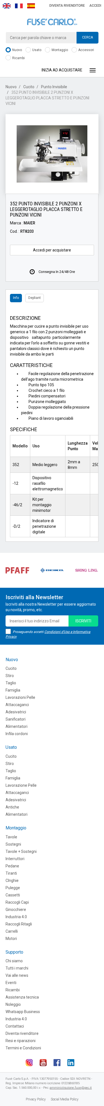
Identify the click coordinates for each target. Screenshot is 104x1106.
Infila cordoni (17, 733)
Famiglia (13, 690)
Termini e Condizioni (23, 1048)
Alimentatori (16, 726)
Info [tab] (16, 298)
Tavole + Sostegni (21, 851)
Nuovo (16, 50)
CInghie (12, 880)
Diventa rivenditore (67, 6)
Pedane (12, 866)
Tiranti (11, 873)
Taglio (11, 683)
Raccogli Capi (17, 902)
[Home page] (52, 22)
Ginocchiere (16, 909)
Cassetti (13, 895)
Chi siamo (14, 961)
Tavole (11, 837)
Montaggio (59, 50)
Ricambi (18, 58)
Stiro (10, 675)
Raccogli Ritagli (19, 924)
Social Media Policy (64, 1099)
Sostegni (13, 844)
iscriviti (83, 621)
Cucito (28, 87)
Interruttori (15, 859)
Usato (36, 50)
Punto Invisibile (54, 87)
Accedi (95, 6)
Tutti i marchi (17, 968)
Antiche (12, 807)
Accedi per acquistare (52, 250)
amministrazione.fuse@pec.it (71, 1088)
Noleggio (13, 1004)
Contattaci (15, 1026)
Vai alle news (17, 975)
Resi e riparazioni (20, 1040)
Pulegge (13, 888)
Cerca (87, 37)
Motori (11, 938)
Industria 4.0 (16, 917)
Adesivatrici (16, 712)
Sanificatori (16, 719)
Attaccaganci (17, 704)
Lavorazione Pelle (21, 785)
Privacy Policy (36, 1099)
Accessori (85, 50)
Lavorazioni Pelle (20, 697)
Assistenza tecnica (22, 997)
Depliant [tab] (34, 298)
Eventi (11, 982)
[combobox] (52, 38)
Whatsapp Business (23, 1011)
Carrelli (12, 931)
